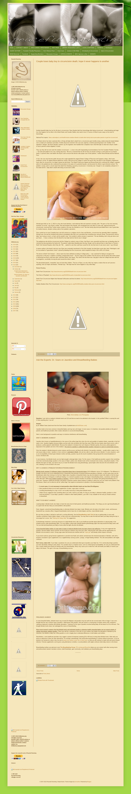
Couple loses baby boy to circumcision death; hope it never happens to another (72, 61)
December (17, 266)
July (15, 283)
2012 (14, 299)
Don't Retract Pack (49, 51)
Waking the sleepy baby (59, 518)
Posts (15, 346)
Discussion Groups (52, 54)
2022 (14, 249)
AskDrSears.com (81, 425)
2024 (14, 244)
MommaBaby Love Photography (80, 415)
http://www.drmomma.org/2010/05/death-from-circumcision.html (68, 271)
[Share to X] (52, 354)
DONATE (93, 54)
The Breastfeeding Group (67, 647)
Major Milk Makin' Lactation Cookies (25, 128)
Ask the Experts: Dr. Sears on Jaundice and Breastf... (21, 275)
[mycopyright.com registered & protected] (20, 731)
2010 (14, 304)
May (15, 287)
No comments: (41, 354)
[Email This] (48, 354)
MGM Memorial (14, 54)
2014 (14, 295)
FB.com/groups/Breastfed (83, 647)
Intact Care (60, 51)
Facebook (25, 54)
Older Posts (116, 671)
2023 (14, 247)
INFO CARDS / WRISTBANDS (40, 47)
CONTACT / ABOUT (22, 47)
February (16, 290)
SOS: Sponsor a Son (81, 54)
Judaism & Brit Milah (73, 51)
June (15, 285)
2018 (14, 258)
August (16, 281)
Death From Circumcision (24, 165)
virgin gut (87, 532)
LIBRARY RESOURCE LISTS (71, 47)
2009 (14, 306)
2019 (14, 255)
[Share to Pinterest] (55, 354)
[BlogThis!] (50, 354)
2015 (14, 264)
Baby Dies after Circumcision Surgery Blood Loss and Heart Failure (25, 196)
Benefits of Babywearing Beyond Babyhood (25, 176)
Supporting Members (37, 54)
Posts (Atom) (46, 673)
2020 (14, 253)
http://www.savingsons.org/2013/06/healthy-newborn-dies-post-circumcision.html (82, 284)
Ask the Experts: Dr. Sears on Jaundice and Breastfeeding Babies (66, 360)
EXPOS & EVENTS (66, 54)
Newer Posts (40, 671)
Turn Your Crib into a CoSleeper (25, 137)
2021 (14, 251)
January (16, 292)
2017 (14, 260)
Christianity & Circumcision (90, 51)
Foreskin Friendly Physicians (32, 51)
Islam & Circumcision (107, 51)
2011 (14, 301)
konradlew (77, 781)
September (17, 278)
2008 (14, 308)
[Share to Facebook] (53, 354)
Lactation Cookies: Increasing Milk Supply (25, 148)
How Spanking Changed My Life (25, 119)
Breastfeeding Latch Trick (86, 514)
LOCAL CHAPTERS (88, 47)
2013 (14, 297)
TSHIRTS (100, 47)
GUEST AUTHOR (15, 51)
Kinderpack (109, 47)
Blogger (89, 781)
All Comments (17, 349)
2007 (14, 310)
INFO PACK (55, 47)
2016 (14, 262)
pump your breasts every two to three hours (75, 640)
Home (11, 47)
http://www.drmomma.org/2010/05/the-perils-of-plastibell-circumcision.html (70, 275)
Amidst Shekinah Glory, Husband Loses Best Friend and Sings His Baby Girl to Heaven (25, 187)
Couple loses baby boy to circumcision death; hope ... (22, 271)
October (16, 269)
